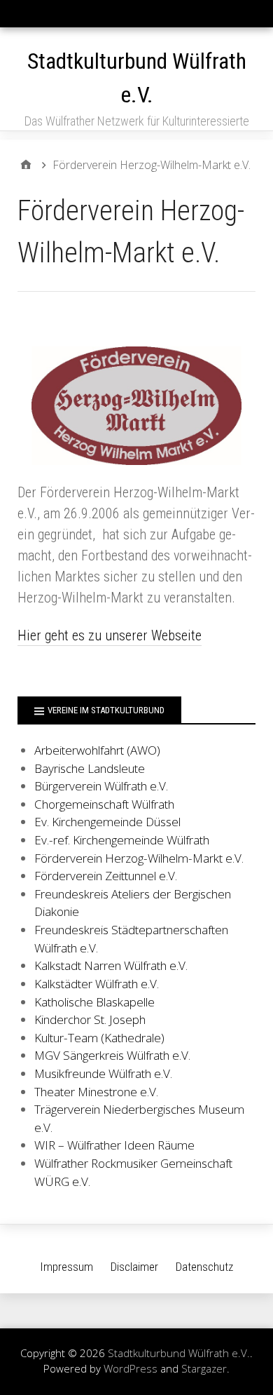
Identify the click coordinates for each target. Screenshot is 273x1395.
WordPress (131, 1368)
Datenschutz (204, 1267)
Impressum (66, 1267)
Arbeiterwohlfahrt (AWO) (97, 750)
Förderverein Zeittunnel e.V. (105, 876)
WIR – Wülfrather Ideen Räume (114, 1145)
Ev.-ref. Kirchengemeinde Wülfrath (121, 840)
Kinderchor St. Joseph (90, 1019)
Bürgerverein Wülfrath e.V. (101, 786)
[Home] (26, 164)
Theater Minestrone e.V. (96, 1092)
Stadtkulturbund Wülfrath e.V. (179, 1353)
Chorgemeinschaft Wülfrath (104, 804)
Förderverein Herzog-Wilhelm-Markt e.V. (139, 858)
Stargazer (204, 1368)
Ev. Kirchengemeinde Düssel (107, 822)
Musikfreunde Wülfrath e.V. (103, 1073)
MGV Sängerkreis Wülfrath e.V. (112, 1055)
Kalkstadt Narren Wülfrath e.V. (111, 965)
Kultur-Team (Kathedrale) (99, 1038)
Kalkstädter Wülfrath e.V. (96, 984)
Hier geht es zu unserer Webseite (110, 635)
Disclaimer (134, 1267)
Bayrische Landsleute (89, 768)
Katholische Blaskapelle (94, 1002)
